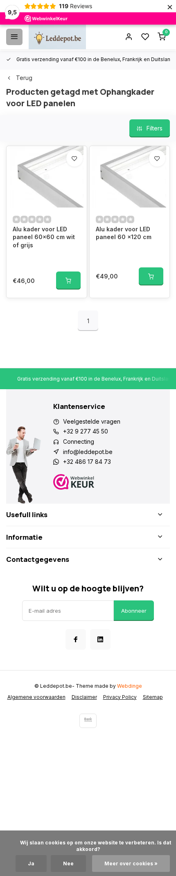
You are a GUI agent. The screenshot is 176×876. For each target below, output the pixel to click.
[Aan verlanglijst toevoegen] (74, 158)
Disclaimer (84, 697)
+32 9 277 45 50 (85, 431)
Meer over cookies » (131, 863)
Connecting (78, 441)
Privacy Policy (120, 697)
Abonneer (134, 610)
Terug (24, 77)
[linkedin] (100, 639)
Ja (31, 863)
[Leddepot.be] (57, 37)
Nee (68, 863)
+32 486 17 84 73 (87, 461)
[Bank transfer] (88, 721)
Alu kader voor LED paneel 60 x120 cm (123, 233)
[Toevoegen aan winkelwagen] (68, 280)
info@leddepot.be (88, 451)
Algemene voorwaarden (36, 697)
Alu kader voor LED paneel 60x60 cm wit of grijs (44, 237)
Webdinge (129, 686)
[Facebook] (75, 639)
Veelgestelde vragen (91, 421)
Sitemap (153, 697)
